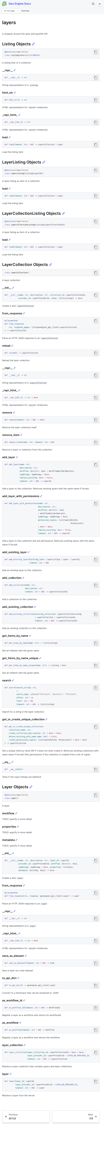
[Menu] (100, 4)
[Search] (93, 4)
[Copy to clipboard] (95, 52)
